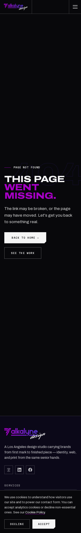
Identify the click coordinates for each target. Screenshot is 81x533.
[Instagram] (8, 469)
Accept (44, 524)
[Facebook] (30, 469)
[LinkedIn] (19, 469)
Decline (17, 524)
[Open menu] (75, 7)
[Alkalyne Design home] (16, 7)
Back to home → (25, 237)
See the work (23, 253)
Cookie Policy (35, 512)
